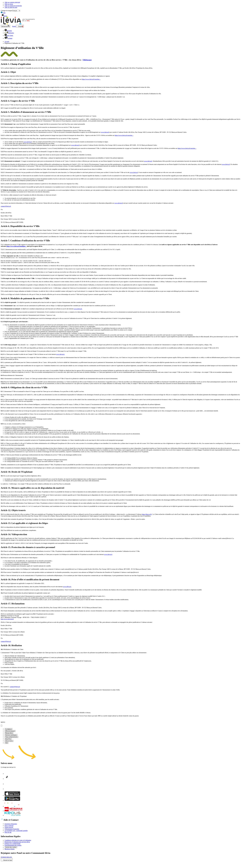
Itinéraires (11, 33)
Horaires (9, 31)
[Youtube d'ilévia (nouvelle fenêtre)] (7, 789)
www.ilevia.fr (105, 132)
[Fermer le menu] (1, 726)
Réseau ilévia (9, 733)
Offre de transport (10, 731)
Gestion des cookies (10, 847)
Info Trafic (10, 35)
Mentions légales (9, 849)
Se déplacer (8, 729)
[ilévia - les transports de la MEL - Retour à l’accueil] (18, 24)
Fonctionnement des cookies (13, 845)
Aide (3, 13)
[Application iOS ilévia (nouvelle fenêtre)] (12, 795)
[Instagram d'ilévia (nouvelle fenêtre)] (7, 784)
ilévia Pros (8, 739)
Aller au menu (9, 4)
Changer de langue (6, 10)
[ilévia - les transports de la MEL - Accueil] (13, 806)
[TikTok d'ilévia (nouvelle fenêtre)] (7, 779)
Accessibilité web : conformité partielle (16, 830)
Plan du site (8, 832)
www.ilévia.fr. (67, 586)
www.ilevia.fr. (78, 309)
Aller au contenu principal (12, 2)
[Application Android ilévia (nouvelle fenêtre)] (12, 800)
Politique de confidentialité (12, 843)
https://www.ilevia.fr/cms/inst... (91, 79)
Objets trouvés (9, 827)
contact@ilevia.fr (6, 206)
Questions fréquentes (11, 824)
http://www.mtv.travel (7, 619)
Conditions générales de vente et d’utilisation (18, 840)
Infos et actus (9, 741)
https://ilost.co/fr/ (147, 514)
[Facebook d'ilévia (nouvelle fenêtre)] (7, 773)
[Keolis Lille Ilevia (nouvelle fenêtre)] (12, 815)
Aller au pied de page (11, 7)
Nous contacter (9, 825)
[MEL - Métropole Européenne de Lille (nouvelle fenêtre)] (13, 811)
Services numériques (11, 735)
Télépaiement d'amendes (12, 829)
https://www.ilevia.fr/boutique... (16, 246)
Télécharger (87, 60)
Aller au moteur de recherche (13, 5)
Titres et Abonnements (11, 737)
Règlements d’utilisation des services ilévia (17, 842)
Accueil (7, 41)
